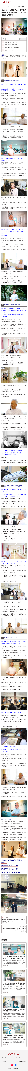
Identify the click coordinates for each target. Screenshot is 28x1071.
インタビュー (8, 6)
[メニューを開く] (25, 2)
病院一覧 (12, 1058)
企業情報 (4, 1061)
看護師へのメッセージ (10, 50)
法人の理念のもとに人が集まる (12, 47)
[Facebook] (16, 1065)
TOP (3, 1058)
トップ (2, 6)
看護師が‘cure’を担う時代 (11, 42)
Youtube (7, 1058)
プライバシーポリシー (13, 1061)
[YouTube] (12, 1065)
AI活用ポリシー (22, 1061)
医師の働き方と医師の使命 (11, 44)
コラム (24, 1058)
